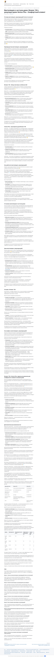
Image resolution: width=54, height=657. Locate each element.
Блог (5, 649)
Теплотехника (7, 269)
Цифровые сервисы (29, 652)
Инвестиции (23, 652)
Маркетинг (47, 652)
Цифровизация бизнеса (8, 3)
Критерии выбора (23, 3)
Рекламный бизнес (16, 3)
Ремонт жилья (31, 3)
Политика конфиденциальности (44, 649)
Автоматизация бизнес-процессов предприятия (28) (12, 5)
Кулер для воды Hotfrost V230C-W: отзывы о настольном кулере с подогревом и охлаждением (15, 644)
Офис (27, 3)
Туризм (34, 652)
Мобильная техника (7, 653)
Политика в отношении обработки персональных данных (16, 649)
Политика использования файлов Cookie (32, 649)
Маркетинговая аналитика (41, 652)
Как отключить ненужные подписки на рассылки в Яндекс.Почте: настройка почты (41, 644)
